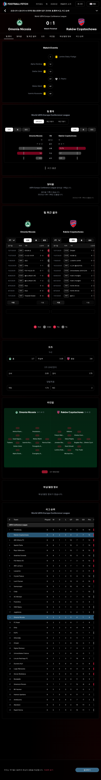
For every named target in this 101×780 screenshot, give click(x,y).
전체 (9, 129)
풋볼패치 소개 (65, 4)
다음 (42, 302)
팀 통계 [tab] (9, 36)
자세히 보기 (48, 770)
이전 (13, 302)
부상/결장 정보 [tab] (65, 36)
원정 (26, 129)
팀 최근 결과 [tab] (31, 36)
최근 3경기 (50, 121)
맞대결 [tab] (19, 36)
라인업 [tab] (52, 36)
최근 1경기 (61, 121)
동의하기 (87, 770)
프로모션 (53, 4)
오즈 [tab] (43, 36)
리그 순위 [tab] (79, 36)
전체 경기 (39, 121)
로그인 (80, 4)
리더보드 (39, 4)
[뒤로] (5, 10)
